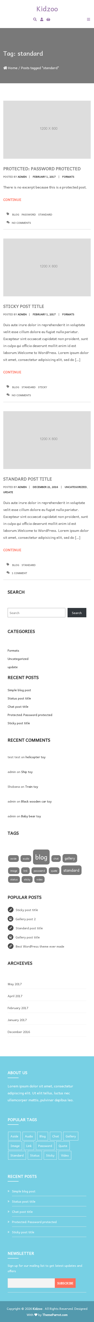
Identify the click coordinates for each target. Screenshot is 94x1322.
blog (15, 214)
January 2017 (17, 1019)
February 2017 (18, 1007)
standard (45, 214)
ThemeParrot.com (55, 1314)
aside (13, 858)
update (8, 492)
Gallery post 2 (26, 918)
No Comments (21, 222)
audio (26, 858)
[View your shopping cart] (48, 19)
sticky (42, 387)
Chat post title (18, 706)
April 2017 (15, 995)
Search (77, 612)
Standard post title (27, 478)
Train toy (31, 786)
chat (56, 858)
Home (12, 67)
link (25, 871)
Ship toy (27, 771)
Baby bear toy (31, 816)
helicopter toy (35, 756)
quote (54, 871)
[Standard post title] (47, 440)
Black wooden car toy (36, 801)
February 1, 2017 (44, 176)
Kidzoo (37, 1308)
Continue (12, 199)
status (14, 879)
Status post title (19, 698)
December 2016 (19, 1031)
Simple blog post (19, 690)
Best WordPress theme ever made (40, 946)
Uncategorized (76, 487)
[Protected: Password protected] (47, 130)
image (13, 871)
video (39, 879)
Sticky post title (23, 306)
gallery (70, 858)
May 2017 (15, 983)
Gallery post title (28, 937)
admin (22, 176)
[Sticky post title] (47, 268)
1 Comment (19, 573)
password (29, 214)
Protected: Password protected (42, 168)
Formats (68, 176)
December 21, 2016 (45, 487)
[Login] (41, 19)
